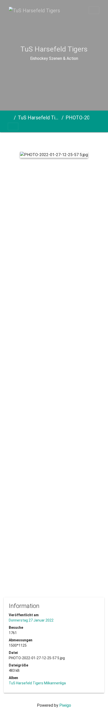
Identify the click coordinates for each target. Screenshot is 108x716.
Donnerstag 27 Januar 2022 (31, 620)
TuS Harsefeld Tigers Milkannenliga (39, 118)
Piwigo (65, 705)
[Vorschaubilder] (45, 141)
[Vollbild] (64, 141)
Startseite (10, 117)
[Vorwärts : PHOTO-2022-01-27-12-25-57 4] (81, 141)
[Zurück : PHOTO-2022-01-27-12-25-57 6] (27, 141)
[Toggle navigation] (94, 10)
